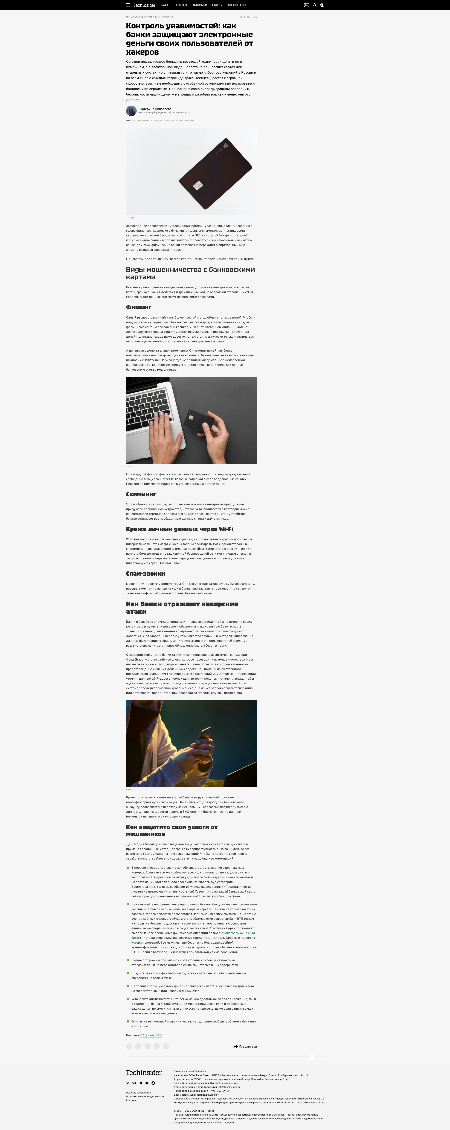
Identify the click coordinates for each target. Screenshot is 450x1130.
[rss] (128, 1083)
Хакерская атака (186, 120)
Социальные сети (148, 120)
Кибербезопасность (168, 120)
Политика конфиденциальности (145, 1096)
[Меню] (128, 5)
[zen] (147, 1083)
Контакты (131, 1100)
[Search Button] (315, 5)
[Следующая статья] (225, 1056)
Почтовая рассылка (306, 5)
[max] (153, 1083)
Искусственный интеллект (157, 17)
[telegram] (140, 1083)
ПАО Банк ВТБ (151, 1036)
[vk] (134, 1083)
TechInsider (144, 5)
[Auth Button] (322, 5)
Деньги (135, 120)
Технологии (133, 17)
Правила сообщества (138, 1092)
